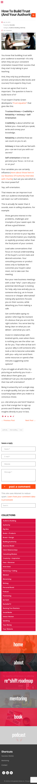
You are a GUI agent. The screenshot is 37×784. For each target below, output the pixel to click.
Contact (4, 765)
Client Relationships (10, 550)
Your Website (8, 629)
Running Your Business (11, 608)
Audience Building (9, 521)
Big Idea (6, 529)
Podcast (6, 592)
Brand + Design (8, 537)
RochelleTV (7, 604)
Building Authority (9, 542)
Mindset (6, 575)
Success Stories (7, 756)
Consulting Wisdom (10, 554)
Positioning (7, 596)
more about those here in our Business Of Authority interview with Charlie (17, 175)
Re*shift (6, 600)
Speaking (6, 621)
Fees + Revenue (9, 562)
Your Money (7, 625)
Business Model (8, 546)
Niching (5, 583)
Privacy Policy (29, 781)
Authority (6, 525)
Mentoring (5, 760)
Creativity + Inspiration (11, 558)
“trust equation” (20, 103)
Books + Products (9, 533)
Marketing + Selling (10, 571)
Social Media (7, 612)
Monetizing (7, 579)
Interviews (7, 567)
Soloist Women (8, 617)
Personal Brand (8, 587)
